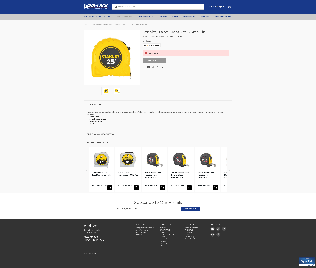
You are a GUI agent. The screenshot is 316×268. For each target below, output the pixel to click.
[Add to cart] (109, 187)
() (231, 7)
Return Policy (189, 237)
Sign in (213, 7)
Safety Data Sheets (191, 239)
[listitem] (101, 169)
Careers (162, 245)
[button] (158, 104)
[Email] (148, 67)
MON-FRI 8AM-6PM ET (95, 240)
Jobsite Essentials (145, 16)
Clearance (162, 16)
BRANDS (175, 16)
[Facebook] (144, 67)
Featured (205, 16)
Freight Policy (189, 230)
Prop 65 (187, 234)
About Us (163, 241)
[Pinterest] (162, 67)
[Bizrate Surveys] (302, 256)
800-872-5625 (92, 237)
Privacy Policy (190, 232)
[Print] (153, 67)
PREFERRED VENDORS (223, 16)
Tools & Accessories (124, 16)
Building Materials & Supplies (97, 16)
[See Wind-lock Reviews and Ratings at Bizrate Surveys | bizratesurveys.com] (307, 261)
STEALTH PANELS (189, 16)
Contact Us (164, 243)
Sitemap (162, 237)
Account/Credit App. (192, 228)
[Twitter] (157, 67)
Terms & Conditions (166, 239)
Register (221, 7)
